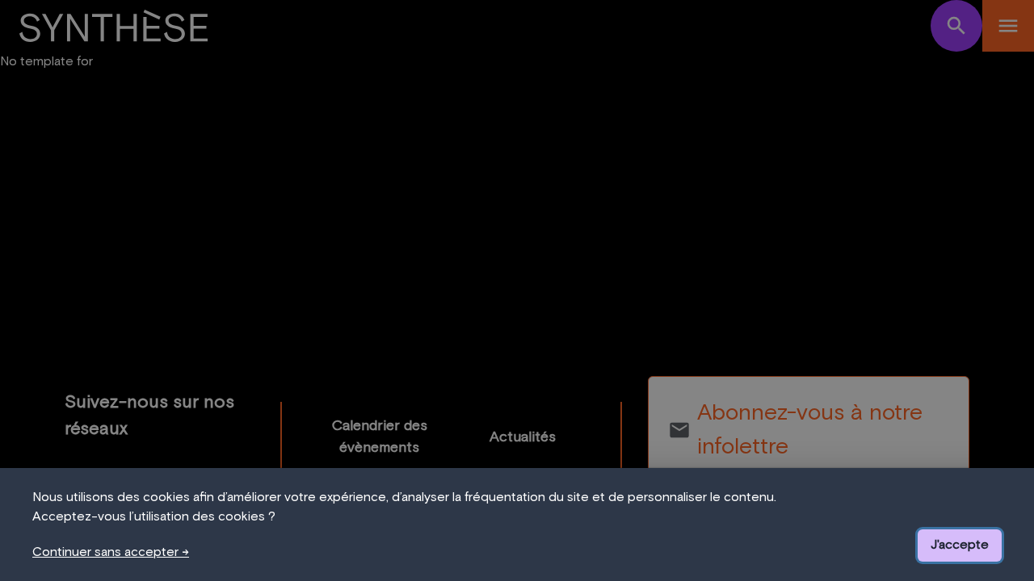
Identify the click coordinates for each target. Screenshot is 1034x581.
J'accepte (960, 544)
